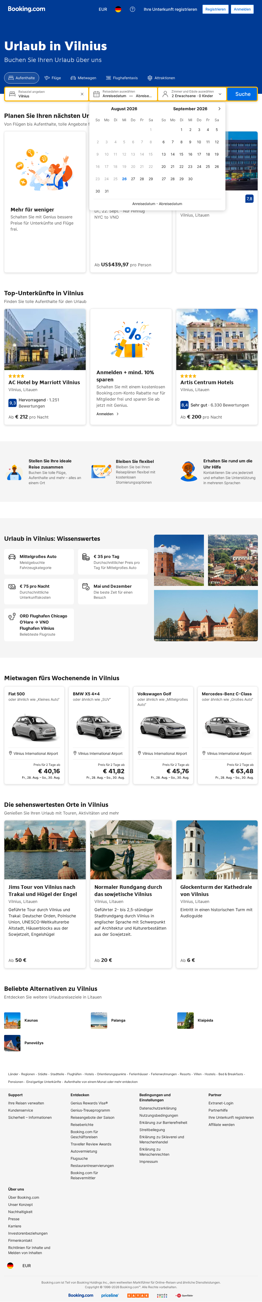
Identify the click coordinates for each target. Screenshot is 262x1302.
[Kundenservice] (132, 9)
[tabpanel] (131, 94)
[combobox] (47, 96)
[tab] (21, 78)
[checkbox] (150, 129)
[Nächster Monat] (219, 109)
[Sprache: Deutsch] (118, 9)
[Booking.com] (26, 9)
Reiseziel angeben (31, 92)
